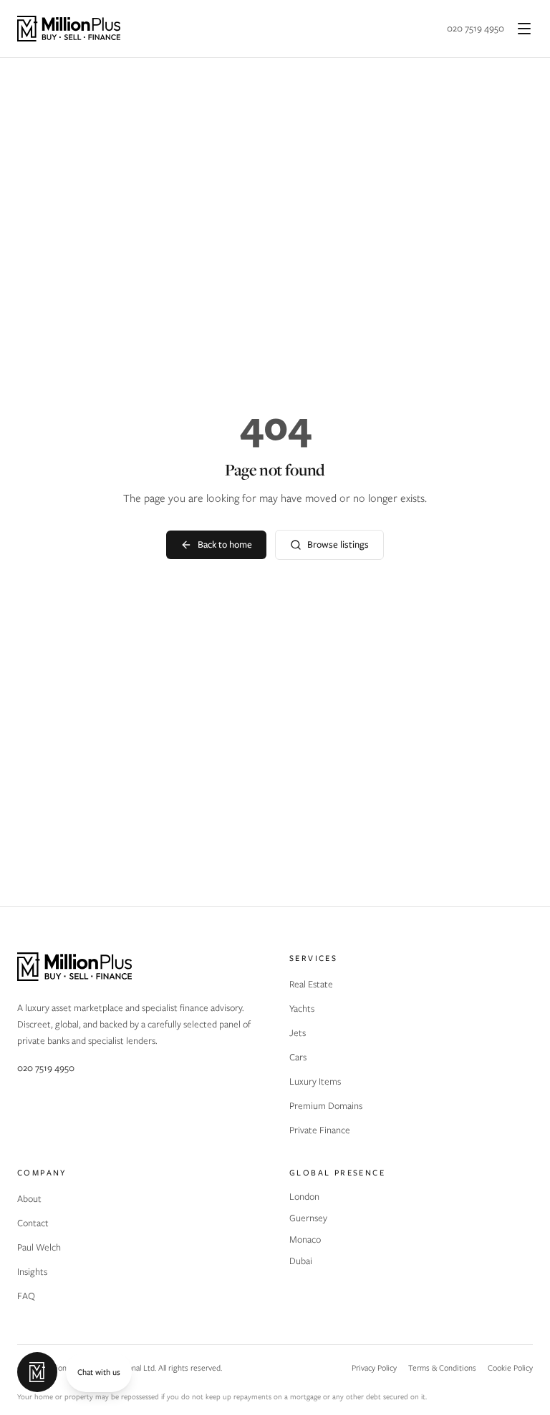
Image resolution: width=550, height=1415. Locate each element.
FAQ (26, 1296)
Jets (297, 1033)
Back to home (225, 544)
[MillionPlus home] (68, 28)
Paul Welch (39, 1247)
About (29, 1199)
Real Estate (311, 984)
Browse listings (338, 544)
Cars (298, 1057)
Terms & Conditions (442, 1368)
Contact (33, 1223)
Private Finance (319, 1130)
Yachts (301, 1008)
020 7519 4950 (475, 28)
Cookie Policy (510, 1368)
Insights (32, 1271)
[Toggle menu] (524, 28)
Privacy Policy (374, 1368)
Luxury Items (315, 1081)
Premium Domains (325, 1106)
